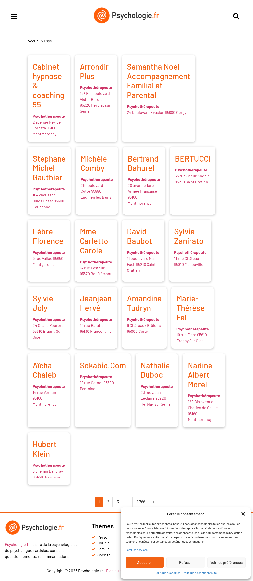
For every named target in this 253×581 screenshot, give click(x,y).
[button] (243, 513)
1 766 (141, 501)
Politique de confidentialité (200, 572)
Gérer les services (137, 549)
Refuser (185, 562)
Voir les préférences (226, 562)
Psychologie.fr (17, 544)
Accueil (34, 40)
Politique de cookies (167, 572)
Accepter (144, 562)
